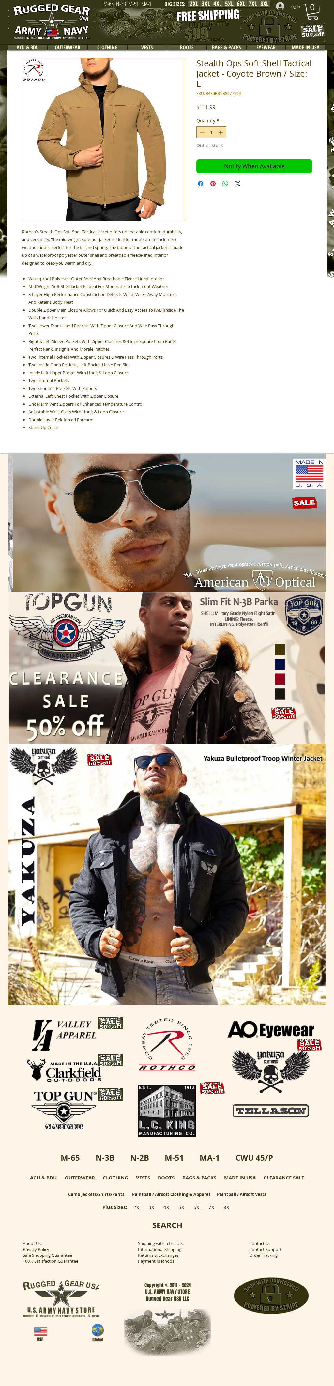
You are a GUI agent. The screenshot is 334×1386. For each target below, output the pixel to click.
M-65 (70, 1157)
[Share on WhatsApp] (225, 184)
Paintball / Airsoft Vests (241, 1194)
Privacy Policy (36, 1249)
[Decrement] (201, 132)
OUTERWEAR (80, 1177)
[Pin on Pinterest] (213, 184)
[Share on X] (238, 184)
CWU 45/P (254, 1157)
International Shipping (159, 1249)
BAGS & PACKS (199, 1177)
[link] (313, 12)
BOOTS (166, 1177)
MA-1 (210, 1157)
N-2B (139, 1157)
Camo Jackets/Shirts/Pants (96, 1194)
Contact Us (259, 1243)
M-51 (174, 1157)
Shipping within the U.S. (161, 1243)
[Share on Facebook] (201, 184)
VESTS (143, 1177)
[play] (312, 585)
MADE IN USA (240, 1177)
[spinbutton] (211, 132)
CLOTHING (115, 1177)
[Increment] (221, 132)
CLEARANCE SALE (284, 1177)
